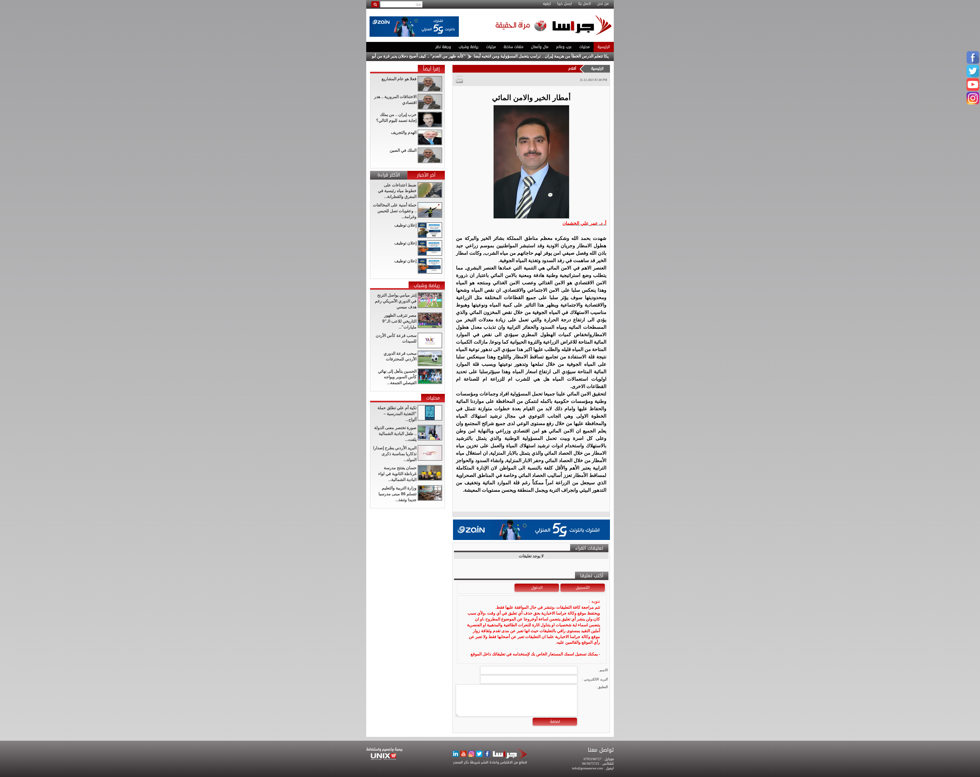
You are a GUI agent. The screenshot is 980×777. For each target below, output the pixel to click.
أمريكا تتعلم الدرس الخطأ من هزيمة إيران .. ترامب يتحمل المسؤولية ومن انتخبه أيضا (585, 56)
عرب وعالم (564, 46)
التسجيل (583, 587)
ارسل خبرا (564, 3)
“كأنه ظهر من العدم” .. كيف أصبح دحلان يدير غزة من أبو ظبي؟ (454, 56)
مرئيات (491, 46)
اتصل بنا (584, 3)
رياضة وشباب (469, 46)
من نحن (603, 3)
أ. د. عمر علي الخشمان (584, 223)
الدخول (537, 587)
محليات (584, 46)
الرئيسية (603, 46)
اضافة (555, 721)
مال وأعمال (539, 46)
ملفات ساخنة (513, 46)
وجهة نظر (443, 46)
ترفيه (547, 3)
